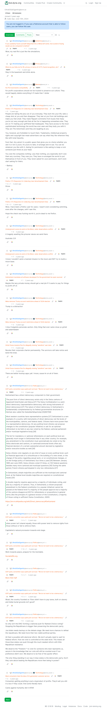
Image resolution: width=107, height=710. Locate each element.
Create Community (54, 3)
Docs (80, 706)
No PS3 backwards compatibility (16, 88)
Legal (65, 706)
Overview (9, 35)
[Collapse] (7, 41)
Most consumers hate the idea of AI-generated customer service (27, 676)
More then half (11, 578)
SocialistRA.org (11, 556)
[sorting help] (56, 35)
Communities (29, 3)
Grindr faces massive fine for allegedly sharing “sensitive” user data (28, 345)
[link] (10, 48)
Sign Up (98, 3)
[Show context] (7, 48)
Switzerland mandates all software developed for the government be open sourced (33, 277)
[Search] (86, 3)
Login (91, 3)
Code (85, 706)
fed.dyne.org (15, 3)
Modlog (58, 706)
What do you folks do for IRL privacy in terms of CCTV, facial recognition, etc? (32, 67)
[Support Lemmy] (64, 3)
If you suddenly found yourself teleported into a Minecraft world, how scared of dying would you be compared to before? (34, 45)
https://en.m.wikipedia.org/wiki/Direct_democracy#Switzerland (30, 501)
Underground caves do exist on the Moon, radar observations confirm (29, 229)
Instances (72, 706)
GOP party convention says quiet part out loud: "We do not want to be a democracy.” (34, 389)
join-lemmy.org (95, 706)
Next (8, 700)
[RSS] (59, 35)
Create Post (40, 3)
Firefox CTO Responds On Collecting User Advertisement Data (26, 109)
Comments (20, 35)
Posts (29, 35)
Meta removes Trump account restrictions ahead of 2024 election (27, 301)
